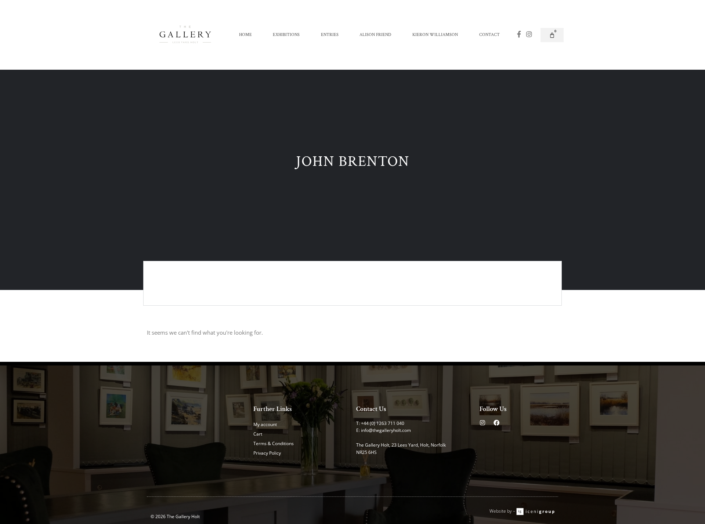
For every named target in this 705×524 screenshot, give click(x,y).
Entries (330, 34)
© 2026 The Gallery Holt (175, 516)
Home (245, 34)
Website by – (502, 511)
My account (265, 424)
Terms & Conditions (273, 443)
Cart (257, 434)
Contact (489, 34)
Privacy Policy (267, 453)
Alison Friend (375, 34)
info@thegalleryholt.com (386, 430)
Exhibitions (286, 34)
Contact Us (371, 409)
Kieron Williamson (435, 34)
